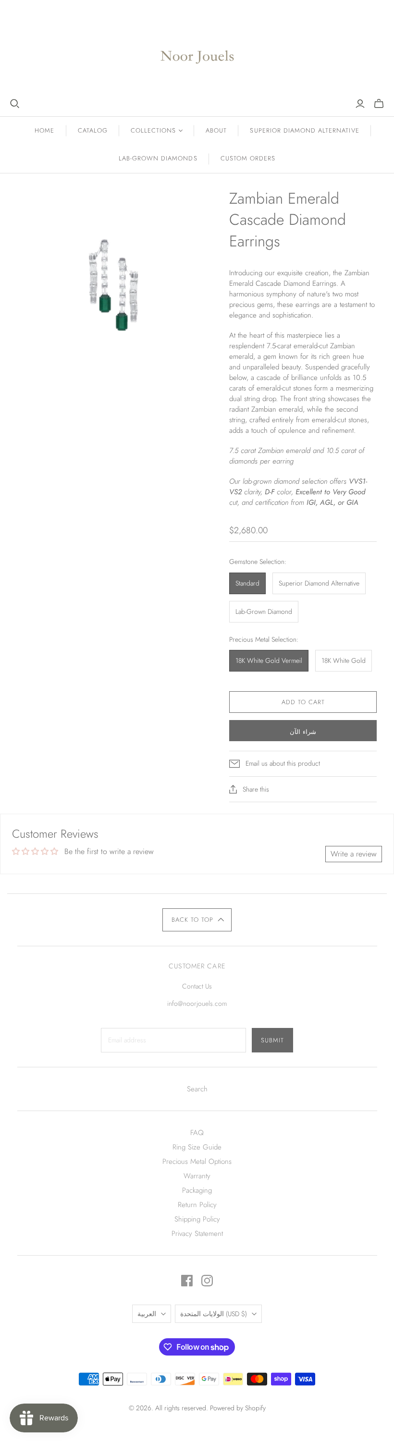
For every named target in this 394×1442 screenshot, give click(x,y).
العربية (146, 1314)
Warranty (197, 1176)
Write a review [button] (354, 853)
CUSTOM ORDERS (248, 158)
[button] (197, 919)
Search (197, 1089)
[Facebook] (187, 1280)
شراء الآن (303, 731)
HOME (44, 130)
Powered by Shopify (238, 1408)
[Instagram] (207, 1280)
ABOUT (216, 130)
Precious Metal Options (197, 1161)
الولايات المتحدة (213, 1314)
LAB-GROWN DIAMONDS (158, 158)
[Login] (360, 103)
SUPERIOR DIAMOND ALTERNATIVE (304, 130)
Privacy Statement (197, 1233)
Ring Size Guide (197, 1147)
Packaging (197, 1190)
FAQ (197, 1132)
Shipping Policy (197, 1219)
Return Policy (197, 1204)
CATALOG (93, 130)
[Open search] (15, 104)
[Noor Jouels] (197, 49)
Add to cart (303, 702)
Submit (272, 1040)
